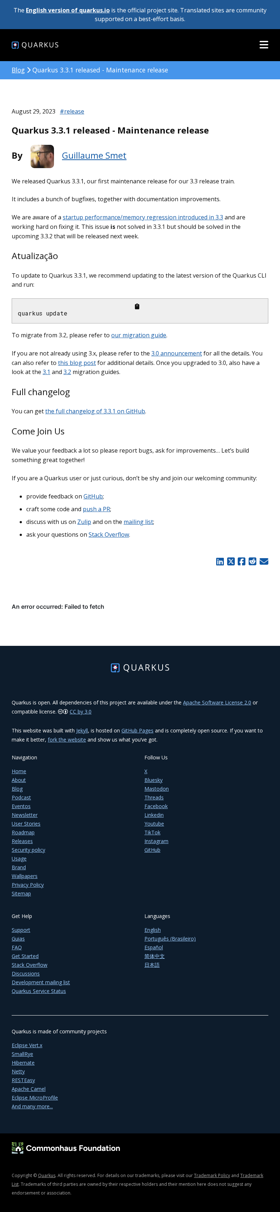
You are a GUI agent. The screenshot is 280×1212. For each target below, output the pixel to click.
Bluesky (153, 779)
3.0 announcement (176, 353)
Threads (154, 797)
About (19, 779)
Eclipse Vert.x (27, 1045)
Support (21, 929)
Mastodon (156, 788)
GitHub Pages (137, 730)
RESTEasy (23, 1080)
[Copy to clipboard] (137, 306)
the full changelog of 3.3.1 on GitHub (95, 411)
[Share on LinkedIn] (219, 561)
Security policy (28, 849)
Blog (18, 69)
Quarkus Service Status (39, 991)
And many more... (32, 1106)
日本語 (152, 964)
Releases (22, 841)
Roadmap (23, 832)
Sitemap (21, 893)
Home (19, 771)
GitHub (93, 496)
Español (153, 947)
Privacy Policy (28, 884)
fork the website (67, 739)
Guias (18, 938)
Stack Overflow (109, 535)
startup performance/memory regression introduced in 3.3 (143, 217)
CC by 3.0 (81, 711)
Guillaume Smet (94, 155)
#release (72, 111)
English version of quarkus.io (68, 10)
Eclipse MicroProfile (35, 1097)
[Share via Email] (263, 561)
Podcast (21, 797)
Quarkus (46, 1175)
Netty (18, 1071)
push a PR (96, 509)
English (152, 929)
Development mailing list (41, 982)
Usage (19, 858)
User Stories (26, 823)
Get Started (25, 956)
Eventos (21, 806)
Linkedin (154, 814)
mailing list (138, 522)
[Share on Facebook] (241, 561)
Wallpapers (25, 876)
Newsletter (25, 814)
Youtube (154, 823)
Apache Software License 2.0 (217, 702)
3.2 (67, 372)
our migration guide (138, 335)
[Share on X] (230, 561)
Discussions (26, 973)
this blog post (77, 363)
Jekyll (82, 730)
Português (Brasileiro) (170, 938)
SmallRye (22, 1053)
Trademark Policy (212, 1175)
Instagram (156, 841)
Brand (19, 867)
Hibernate (23, 1062)
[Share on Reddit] (252, 561)
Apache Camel (29, 1088)
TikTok (152, 832)
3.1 (46, 372)
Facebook (156, 806)
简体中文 (154, 956)
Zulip (84, 522)
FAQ (17, 947)
